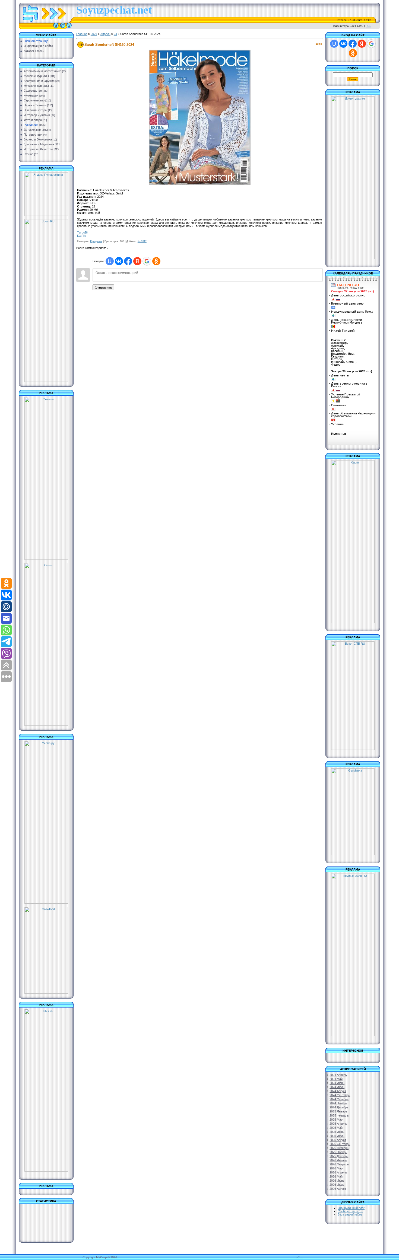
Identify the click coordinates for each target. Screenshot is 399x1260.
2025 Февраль (339, 1115)
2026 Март (337, 1168)
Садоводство (33, 90)
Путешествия (33, 134)
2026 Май (336, 1176)
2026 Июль (337, 1184)
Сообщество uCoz (350, 1211)
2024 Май (336, 1078)
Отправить (103, 287)
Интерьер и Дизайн (37, 115)
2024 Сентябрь (340, 1095)
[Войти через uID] (110, 261)
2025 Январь (338, 1111)
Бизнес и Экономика (38, 139)
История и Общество (38, 149)
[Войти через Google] (146, 261)
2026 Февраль (339, 1164)
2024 (94, 34)
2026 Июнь (337, 1180)
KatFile (81, 235)
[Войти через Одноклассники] (156, 261)
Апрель (105, 34)
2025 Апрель (338, 1123)
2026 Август (338, 1188)
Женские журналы (36, 76)
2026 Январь (338, 1160)
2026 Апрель (338, 1172)
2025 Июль (337, 1135)
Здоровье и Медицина (39, 144)
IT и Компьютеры (35, 110)
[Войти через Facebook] (128, 261)
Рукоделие (31, 124)
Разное (28, 154)
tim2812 (142, 241)
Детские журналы (36, 129)
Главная (81, 34)
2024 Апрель (338, 1074)
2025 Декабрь (339, 1156)
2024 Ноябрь (338, 1103)
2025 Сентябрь (340, 1144)
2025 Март (337, 1119)
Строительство (34, 100)
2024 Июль (337, 1087)
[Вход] (69, 28)
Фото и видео (33, 119)
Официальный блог (351, 1208)
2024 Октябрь (339, 1099)
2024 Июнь (337, 1083)
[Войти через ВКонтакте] (119, 261)
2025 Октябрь (339, 1148)
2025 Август (338, 1139)
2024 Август (338, 1091)
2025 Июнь (337, 1131)
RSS (368, 25)
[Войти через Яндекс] (137, 261)
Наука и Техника (35, 105)
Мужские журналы (36, 85)
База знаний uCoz (350, 1214)
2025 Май (336, 1127)
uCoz (299, 1257)
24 (115, 34)
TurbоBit (82, 232)
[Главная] (56, 28)
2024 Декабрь (339, 1107)
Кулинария (31, 95)
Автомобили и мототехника (42, 71)
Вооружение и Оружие (39, 80)
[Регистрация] (62, 28)
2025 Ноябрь (338, 1152)
